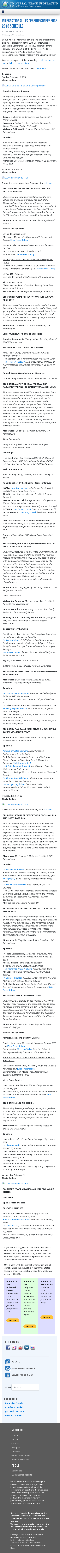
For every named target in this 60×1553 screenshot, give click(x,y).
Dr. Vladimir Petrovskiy (13, 869)
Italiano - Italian (13, 1415)
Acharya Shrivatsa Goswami (15, 751)
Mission (14, 1439)
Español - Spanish (14, 1407)
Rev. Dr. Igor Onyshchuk (14, 784)
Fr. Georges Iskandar (12, 977)
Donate (14, 1435)
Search (8, 1387)
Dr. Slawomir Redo (11, 1145)
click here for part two (19, 63)
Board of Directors (20, 1459)
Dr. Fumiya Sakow (11, 640)
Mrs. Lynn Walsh (24, 1049)
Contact (15, 1443)
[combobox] (25, 1387)
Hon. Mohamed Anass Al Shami (17, 969)
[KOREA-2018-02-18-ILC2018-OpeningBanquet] (24, 85)
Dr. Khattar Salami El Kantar (15, 778)
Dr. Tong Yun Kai (10, 1225)
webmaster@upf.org (25, 1540)
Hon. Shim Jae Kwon (20, 488)
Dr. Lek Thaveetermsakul (14, 884)
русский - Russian (14, 1411)
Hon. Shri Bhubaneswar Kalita (16, 1219)
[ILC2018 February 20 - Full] (15, 804)
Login (12, 1540)
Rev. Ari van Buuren (12, 652)
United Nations (35, 1542)
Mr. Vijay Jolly (9, 878)
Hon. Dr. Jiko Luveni (22, 509)
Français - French (14, 1403)
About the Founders (18, 1542)
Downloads (16, 1470)
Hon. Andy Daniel (28, 512)
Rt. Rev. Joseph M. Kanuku (15, 708)
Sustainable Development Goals (32, 1545)
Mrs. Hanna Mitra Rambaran (16, 693)
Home (12, 1548)
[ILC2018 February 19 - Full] (15, 177)
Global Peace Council (21, 1455)
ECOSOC (14, 1545)
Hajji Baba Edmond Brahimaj (16, 766)
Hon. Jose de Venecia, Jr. (14, 361)
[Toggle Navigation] (3, 12)
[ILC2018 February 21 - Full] (15, 1183)
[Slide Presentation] (19, 240)
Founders (15, 1451)
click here (41, 68)
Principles (15, 1447)
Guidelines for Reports (21, 1474)
